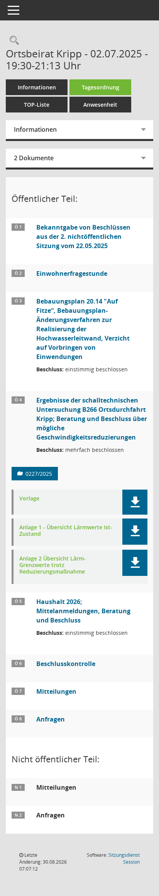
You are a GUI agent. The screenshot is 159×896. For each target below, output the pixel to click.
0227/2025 (38, 473)
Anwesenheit (100, 104)
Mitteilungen (56, 691)
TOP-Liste (36, 104)
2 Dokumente (34, 158)
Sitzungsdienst (124, 858)
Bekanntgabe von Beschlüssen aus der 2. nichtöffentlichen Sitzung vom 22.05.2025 (83, 236)
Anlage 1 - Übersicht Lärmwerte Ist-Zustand (65, 530)
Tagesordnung (100, 87)
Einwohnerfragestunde (71, 273)
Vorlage (29, 498)
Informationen (37, 87)
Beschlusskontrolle (65, 663)
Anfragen (50, 719)
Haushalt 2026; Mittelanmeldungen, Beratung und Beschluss (83, 610)
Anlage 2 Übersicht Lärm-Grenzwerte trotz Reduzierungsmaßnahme (52, 565)
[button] (134, 502)
